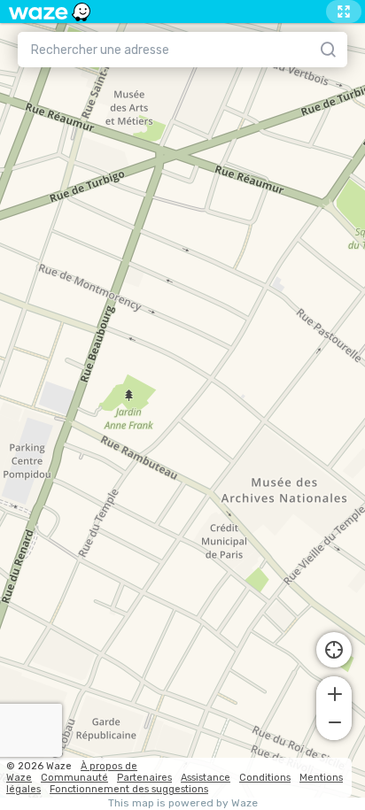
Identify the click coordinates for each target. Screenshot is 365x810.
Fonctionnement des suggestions (129, 789)
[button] (334, 692)
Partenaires (144, 777)
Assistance (205, 777)
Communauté (74, 777)
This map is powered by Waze (183, 803)
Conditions (265, 777)
